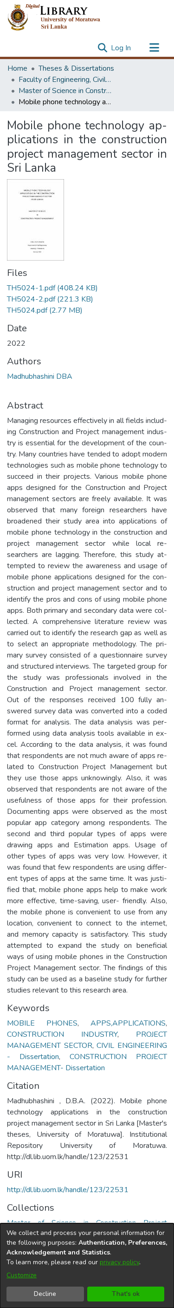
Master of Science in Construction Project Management (65, 91)
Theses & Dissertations (76, 68)
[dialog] (87, 1265)
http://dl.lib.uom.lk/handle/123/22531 (68, 1190)
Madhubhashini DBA (39, 376)
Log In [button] (121, 48)
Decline (45, 1293)
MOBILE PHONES (42, 1023)
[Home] (61, 18)
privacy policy (119, 1262)
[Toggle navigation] (154, 48)
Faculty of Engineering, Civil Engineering (65, 79)
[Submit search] (102, 48)
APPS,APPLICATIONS (128, 1023)
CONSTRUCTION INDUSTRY (62, 1034)
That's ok (126, 1293)
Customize (21, 1275)
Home (17, 68)
